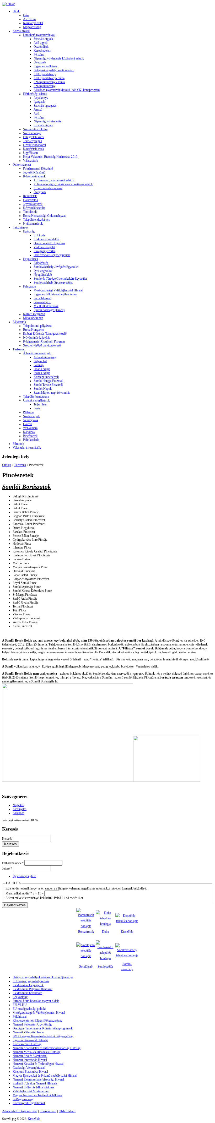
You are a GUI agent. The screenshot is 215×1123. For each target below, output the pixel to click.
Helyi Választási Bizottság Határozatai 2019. (50, 157)
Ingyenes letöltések (45, 66)
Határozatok (30, 200)
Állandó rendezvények (37, 353)
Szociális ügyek (43, 39)
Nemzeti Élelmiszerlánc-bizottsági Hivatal (38, 1079)
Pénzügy (39, 54)
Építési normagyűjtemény (49, 310)
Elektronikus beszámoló (27, 993)
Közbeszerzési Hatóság (27, 1044)
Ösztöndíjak (41, 46)
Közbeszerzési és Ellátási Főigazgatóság (37, 1020)
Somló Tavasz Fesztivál (48, 385)
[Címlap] (8, 4)
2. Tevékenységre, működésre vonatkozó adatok (63, 184)
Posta (37, 408)
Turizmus (18, 349)
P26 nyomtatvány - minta (49, 82)
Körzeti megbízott (34, 314)
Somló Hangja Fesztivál (48, 381)
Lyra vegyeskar (43, 271)
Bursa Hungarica (33, 330)
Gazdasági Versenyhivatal (29, 1068)
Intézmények (20, 227)
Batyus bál (40, 361)
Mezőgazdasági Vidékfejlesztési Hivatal (58, 290)
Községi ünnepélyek (46, 377)
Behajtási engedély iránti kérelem (54, 70)
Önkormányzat (22, 164)
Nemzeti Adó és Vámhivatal (30, 1056)
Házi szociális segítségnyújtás (52, 255)
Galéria (27, 424)
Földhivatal (19, 1016)
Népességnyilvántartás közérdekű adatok (59, 58)
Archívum (29, 19)
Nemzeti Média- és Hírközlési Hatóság (37, 1052)
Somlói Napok (43, 388)
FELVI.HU (20, 1005)
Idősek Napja (42, 373)
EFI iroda (39, 235)
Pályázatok (19, 322)
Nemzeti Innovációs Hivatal (30, 1060)
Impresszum (48, 1111)
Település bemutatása (36, 396)
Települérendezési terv (36, 219)
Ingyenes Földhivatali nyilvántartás (55, 294)
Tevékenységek (32, 141)
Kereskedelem (42, 50)
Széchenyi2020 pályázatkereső (42, 345)
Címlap (6, 465)
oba (106, 932)
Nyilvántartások (33, 223)
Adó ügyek (40, 43)
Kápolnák (29, 432)
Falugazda (29, 286)
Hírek (16, 11)
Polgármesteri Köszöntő (38, 168)
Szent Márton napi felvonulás (52, 392)
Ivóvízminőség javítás (36, 337)
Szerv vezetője (32, 133)
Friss (26, 15)
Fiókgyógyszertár (44, 251)
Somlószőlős (106, 966)
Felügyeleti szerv (33, 137)
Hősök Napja (42, 369)
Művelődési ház (33, 318)
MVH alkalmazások (46, 306)
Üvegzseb (40, 62)
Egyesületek (30, 259)
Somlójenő (86, 966)
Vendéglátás (30, 420)
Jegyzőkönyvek (32, 204)
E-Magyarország (23, 1099)
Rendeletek (30, 196)
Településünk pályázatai (37, 326)
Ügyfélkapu (30, 153)
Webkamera (30, 428)
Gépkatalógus (42, 302)
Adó (36, 113)
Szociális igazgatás (45, 105)
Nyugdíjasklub (43, 274)
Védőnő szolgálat (44, 247)
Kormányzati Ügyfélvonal (29, 1103)
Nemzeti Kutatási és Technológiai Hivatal (38, 1064)
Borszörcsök (86, 932)
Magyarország (32, 27)
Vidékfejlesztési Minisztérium (31, 1091)
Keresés (7, 838)
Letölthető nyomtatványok (39, 35)
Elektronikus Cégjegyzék (28, 985)
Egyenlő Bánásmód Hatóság (30, 1040)
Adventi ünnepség (45, 357)
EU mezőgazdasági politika (29, 1009)
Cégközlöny (20, 997)
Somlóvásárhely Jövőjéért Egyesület (56, 267)
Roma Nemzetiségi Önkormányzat (44, 216)
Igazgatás (39, 102)
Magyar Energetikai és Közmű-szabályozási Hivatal (45, 1075)
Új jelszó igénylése (24, 876)
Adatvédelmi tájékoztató (19, 1111)
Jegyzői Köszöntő (34, 172)
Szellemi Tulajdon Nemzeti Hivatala (35, 1083)
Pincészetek (30, 436)
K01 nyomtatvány (45, 74)
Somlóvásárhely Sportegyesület (53, 282)
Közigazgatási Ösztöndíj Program (44, 341)
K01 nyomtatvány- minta (49, 78)
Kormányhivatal (33, 23)
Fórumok (18, 444)
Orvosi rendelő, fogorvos (49, 243)
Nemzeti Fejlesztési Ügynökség (32, 1024)
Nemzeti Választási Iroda (28, 1032)
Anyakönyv (41, 98)
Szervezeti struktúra (35, 129)
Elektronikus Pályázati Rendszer (32, 989)
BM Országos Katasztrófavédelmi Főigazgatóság (43, 1036)
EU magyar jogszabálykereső (31, 981)
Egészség (29, 231)
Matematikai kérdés (19, 893)
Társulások (30, 212)
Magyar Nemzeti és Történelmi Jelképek (37, 1095)
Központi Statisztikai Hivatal (30, 1071)
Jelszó (7, 868)
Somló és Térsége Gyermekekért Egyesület (60, 278)
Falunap (39, 365)
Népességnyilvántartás (47, 121)
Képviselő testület (34, 208)
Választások (30, 160)
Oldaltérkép (67, 1111)
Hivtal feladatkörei (34, 145)
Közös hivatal (21, 31)
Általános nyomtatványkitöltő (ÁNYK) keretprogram (67, 90)
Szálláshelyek (31, 416)
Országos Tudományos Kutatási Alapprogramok (43, 1028)
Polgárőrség (41, 263)
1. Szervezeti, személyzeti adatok (54, 180)
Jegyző (38, 109)
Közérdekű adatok (34, 176)
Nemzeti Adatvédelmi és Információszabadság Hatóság (46, 1048)
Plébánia (28, 412)
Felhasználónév (13, 863)
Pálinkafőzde (31, 440)
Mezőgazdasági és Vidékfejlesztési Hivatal (39, 1013)
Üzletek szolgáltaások (36, 400)
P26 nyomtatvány (44, 86)
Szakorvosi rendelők (46, 239)
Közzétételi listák (33, 149)
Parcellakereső (42, 298)
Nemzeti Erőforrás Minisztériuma (33, 1087)
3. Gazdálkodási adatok (48, 188)
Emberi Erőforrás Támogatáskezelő (45, 333)
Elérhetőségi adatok (35, 94)
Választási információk (27, 447)
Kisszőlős (127, 932)
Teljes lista (40, 404)
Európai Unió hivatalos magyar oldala (36, 1001)
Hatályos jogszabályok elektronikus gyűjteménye (43, 977)
